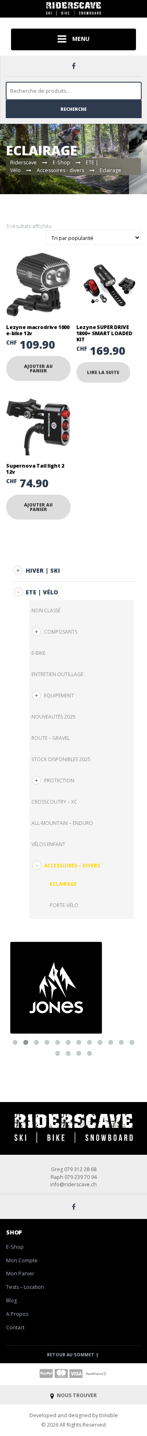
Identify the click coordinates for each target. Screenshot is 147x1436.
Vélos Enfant (48, 844)
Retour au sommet (71, 1355)
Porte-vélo (64, 905)
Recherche (73, 109)
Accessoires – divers (72, 865)
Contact (15, 1327)
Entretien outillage (57, 674)
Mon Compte (22, 1260)
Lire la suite (103, 372)
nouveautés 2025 (53, 716)
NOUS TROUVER (76, 1395)
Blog (11, 1300)
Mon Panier (20, 1273)
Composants (60, 631)
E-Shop (15, 1246)
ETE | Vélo (42, 592)
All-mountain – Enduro (62, 823)
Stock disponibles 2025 (61, 759)
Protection (59, 780)
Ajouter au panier (38, 368)
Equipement (59, 695)
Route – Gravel (50, 738)
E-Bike (38, 653)
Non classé (45, 610)
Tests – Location (25, 1287)
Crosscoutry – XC (54, 801)
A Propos (17, 1314)
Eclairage (63, 883)
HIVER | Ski (43, 570)
